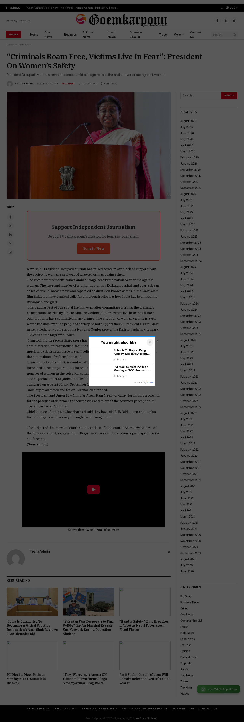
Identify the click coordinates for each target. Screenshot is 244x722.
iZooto (150, 382)
